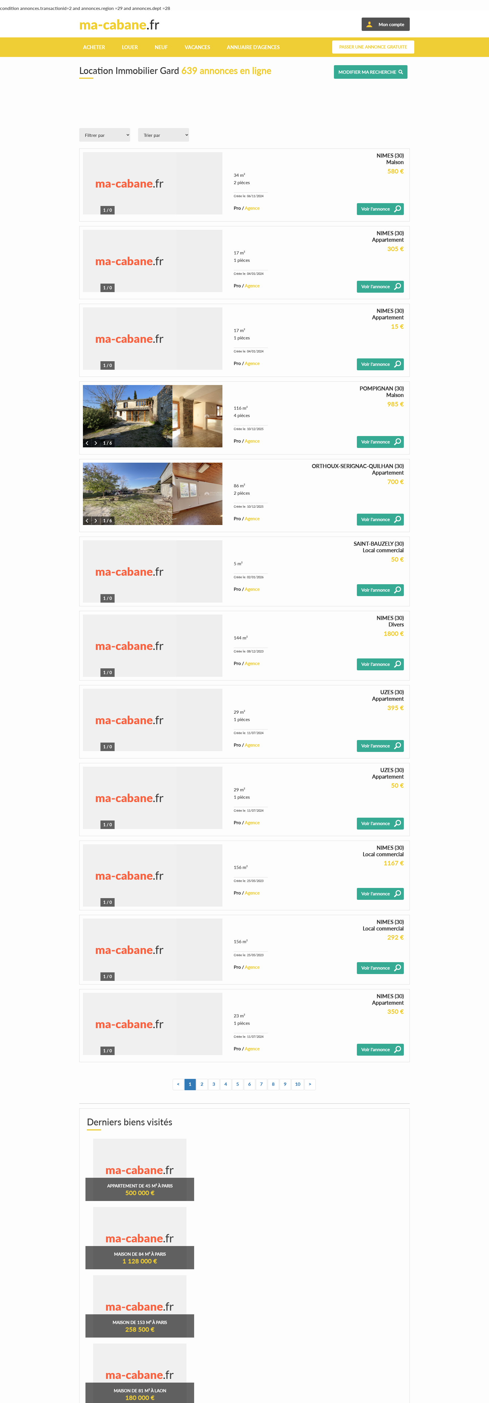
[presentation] (87, 443)
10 (297, 1084)
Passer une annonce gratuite (373, 46)
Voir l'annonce (375, 208)
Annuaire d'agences (253, 47)
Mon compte (391, 24)
